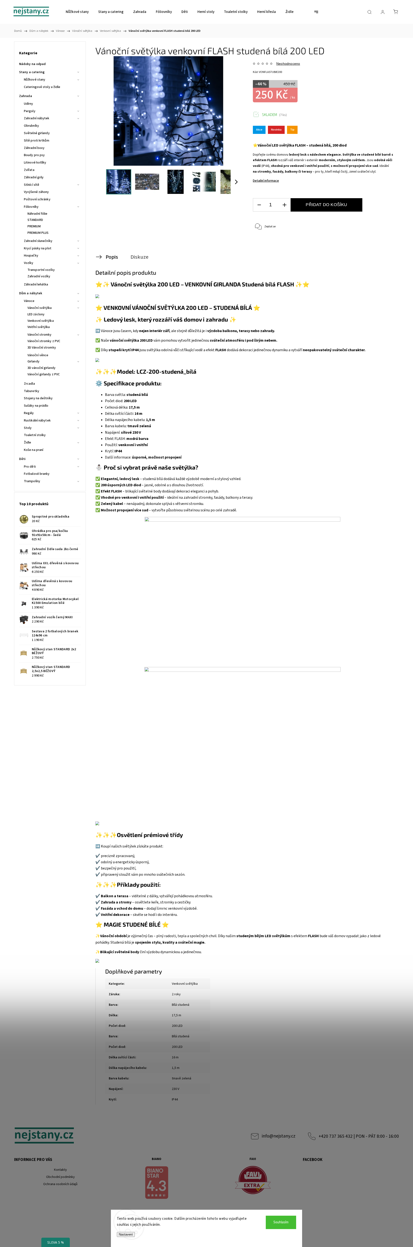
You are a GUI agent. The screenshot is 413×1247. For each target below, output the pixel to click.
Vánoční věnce (37, 355)
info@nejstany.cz (278, 1136)
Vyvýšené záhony (36, 192)
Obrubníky (31, 125)
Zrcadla (29, 383)
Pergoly (29, 111)
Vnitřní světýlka (38, 327)
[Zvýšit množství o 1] (284, 205)
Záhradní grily (33, 177)
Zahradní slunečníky (38, 241)
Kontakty (60, 1169)
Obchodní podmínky (60, 1177)
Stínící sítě (31, 184)
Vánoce (29, 301)
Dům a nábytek (30, 293)
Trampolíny (32, 481)
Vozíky (28, 263)
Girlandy (33, 361)
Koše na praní (33, 450)
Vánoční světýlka (39, 308)
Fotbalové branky (37, 473)
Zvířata (29, 170)
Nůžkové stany (34, 79)
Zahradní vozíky (38, 276)
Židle (27, 442)
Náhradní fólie (37, 213)
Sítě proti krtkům (36, 140)
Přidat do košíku (326, 204)
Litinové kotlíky (35, 162)
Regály (29, 413)
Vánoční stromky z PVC (43, 341)
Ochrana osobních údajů (60, 1184)
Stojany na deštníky (38, 398)
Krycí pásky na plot (37, 248)
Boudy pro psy (34, 155)
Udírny (28, 103)
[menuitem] (77, 12)
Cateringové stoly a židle (42, 87)
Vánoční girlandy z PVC (43, 374)
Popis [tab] (112, 257)
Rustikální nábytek (37, 420)
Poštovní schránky (37, 199)
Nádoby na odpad (32, 64)
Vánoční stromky (39, 334)
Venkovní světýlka (40, 320)
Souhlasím (280, 1222)
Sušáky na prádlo (36, 405)
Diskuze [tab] (139, 257)
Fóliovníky (31, 206)
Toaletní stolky (35, 435)
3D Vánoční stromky (41, 347)
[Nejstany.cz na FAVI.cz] (252, 1181)
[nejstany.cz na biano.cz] (156, 1183)
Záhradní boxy (34, 148)
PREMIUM (34, 226)
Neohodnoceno (288, 63)
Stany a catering (32, 72)
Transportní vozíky (41, 270)
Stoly (28, 428)
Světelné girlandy (37, 133)
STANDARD (35, 220)
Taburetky (31, 391)
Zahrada (25, 96)
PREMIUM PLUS (38, 232)
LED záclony (35, 314)
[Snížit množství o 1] (259, 205)
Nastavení (126, 1234)
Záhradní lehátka (36, 284)
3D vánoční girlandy (41, 368)
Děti (22, 459)
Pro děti (30, 466)
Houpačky (31, 255)
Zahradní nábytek (36, 118)
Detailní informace (266, 180)
